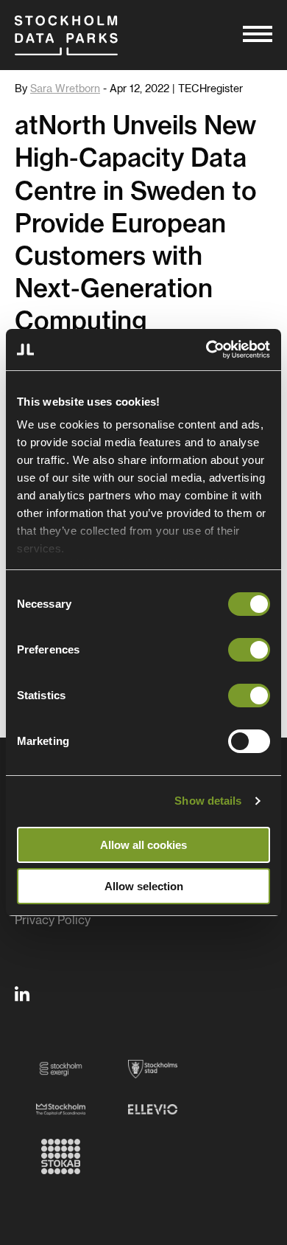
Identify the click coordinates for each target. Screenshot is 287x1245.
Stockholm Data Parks (66, 35)
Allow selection (143, 886)
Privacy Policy (53, 920)
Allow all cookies (143, 845)
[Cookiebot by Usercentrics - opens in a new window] (206, 349)
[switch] (249, 650)
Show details (207, 800)
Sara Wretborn (65, 89)
